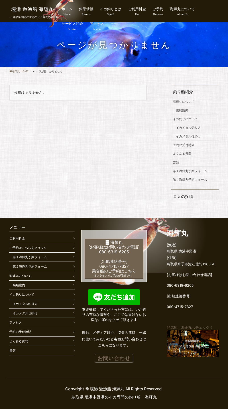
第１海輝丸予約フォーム (190, 171)
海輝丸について (184, 101)
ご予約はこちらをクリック (28, 248)
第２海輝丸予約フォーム (190, 179)
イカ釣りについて (185, 119)
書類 (176, 162)
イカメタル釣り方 (188, 127)
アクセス (15, 322)
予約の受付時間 (184, 145)
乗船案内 (182, 110)
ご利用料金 (17, 238)
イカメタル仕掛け (188, 136)
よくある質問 (182, 153)
